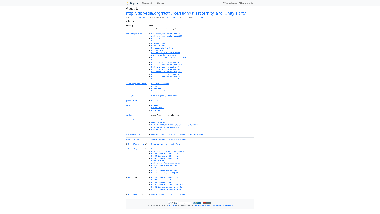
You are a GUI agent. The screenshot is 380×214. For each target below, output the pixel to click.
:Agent (154, 105)
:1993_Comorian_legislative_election (165, 168)
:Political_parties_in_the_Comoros (164, 55)
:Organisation (157, 108)
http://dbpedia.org (172, 17)
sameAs (130, 120)
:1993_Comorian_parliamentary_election (167, 187)
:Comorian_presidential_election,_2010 (166, 76)
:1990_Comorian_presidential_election (166, 156)
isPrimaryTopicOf (134, 139)
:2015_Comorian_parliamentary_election (167, 189)
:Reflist (154, 86)
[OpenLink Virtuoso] (173, 203)
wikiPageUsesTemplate (136, 84)
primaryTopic (134, 194)
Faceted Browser (231, 3)
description (132, 29)
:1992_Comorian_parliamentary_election (167, 184)
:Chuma (155, 149)
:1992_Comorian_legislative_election (165, 170)
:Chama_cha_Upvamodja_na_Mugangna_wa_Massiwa (174, 125)
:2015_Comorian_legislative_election (165, 165)
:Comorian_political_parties (162, 91)
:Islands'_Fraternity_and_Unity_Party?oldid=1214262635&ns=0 (178, 134)
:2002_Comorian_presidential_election (166, 158)
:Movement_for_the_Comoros (163, 48)
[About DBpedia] (132, 3)
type (129, 105)
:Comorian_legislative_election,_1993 (165, 67)
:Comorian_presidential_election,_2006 (166, 65)
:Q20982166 (158, 122)
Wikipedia (172, 205)
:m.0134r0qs (158, 120)
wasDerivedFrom (134, 134)
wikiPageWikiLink (134, 34)
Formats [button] (161, 3)
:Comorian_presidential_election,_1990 (166, 34)
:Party (154, 100)
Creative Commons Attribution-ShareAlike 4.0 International (213, 205)
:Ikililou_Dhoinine (158, 45)
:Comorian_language (160, 60)
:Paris (154, 41)
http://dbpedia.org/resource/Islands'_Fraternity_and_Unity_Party (186, 13)
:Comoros (156, 38)
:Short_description (159, 88)
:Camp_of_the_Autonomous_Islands (165, 53)
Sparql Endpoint (247, 3)
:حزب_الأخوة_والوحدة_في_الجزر (165, 127)
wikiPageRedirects (136, 144)
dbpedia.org (198, 17)
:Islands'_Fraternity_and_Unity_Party (168, 139)
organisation (144, 17)
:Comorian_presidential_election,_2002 (166, 36)
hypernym (131, 100)
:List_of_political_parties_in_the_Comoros (167, 151)
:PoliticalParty (157, 110)
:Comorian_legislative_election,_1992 (165, 79)
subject (130, 96)
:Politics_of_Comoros (160, 84)
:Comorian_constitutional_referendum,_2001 (169, 57)
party (131, 177)
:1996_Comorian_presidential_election (166, 153)
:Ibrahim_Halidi (157, 50)
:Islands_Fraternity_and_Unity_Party (165, 144)
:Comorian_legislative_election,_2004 (165, 69)
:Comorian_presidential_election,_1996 (166, 72)
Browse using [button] (148, 3)
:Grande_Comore (158, 43)
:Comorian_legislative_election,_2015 (165, 74)
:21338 (158, 129)
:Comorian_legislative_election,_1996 (165, 62)
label (129, 115)
